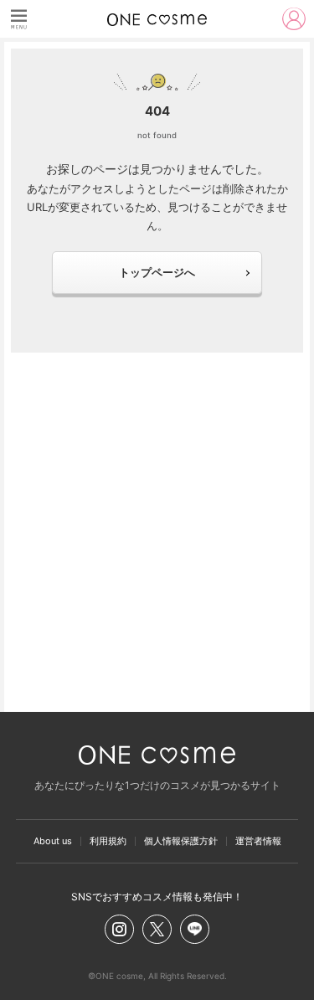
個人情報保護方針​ (181, 841)
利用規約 (108, 841)
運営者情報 (258, 841)
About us (52, 841)
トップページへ (157, 272)
